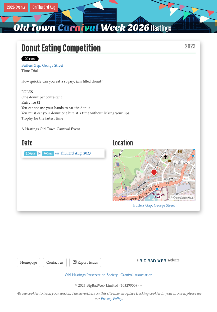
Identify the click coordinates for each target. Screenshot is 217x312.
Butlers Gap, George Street (42, 65)
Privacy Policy (111, 298)
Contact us (54, 262)
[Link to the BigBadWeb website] (152, 260)
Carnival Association (136, 275)
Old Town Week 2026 (81, 27)
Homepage (28, 262)
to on (58, 153)
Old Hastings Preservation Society (91, 275)
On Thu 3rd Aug (44, 7)
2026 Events (16, 7)
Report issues (87, 262)
